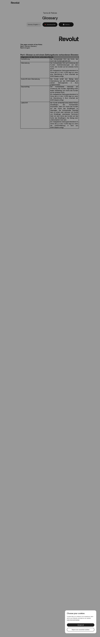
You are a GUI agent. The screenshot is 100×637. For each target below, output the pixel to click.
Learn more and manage (73, 620)
